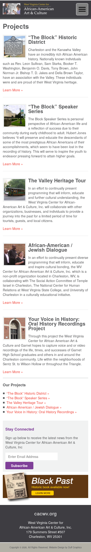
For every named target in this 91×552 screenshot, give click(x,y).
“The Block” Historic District (52, 39)
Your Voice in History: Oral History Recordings (40, 411)
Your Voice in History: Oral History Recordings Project (56, 323)
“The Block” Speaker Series (53, 108)
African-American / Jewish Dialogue (50, 247)
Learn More (11, 90)
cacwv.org (45, 513)
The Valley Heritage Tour (57, 180)
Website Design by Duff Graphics (65, 547)
